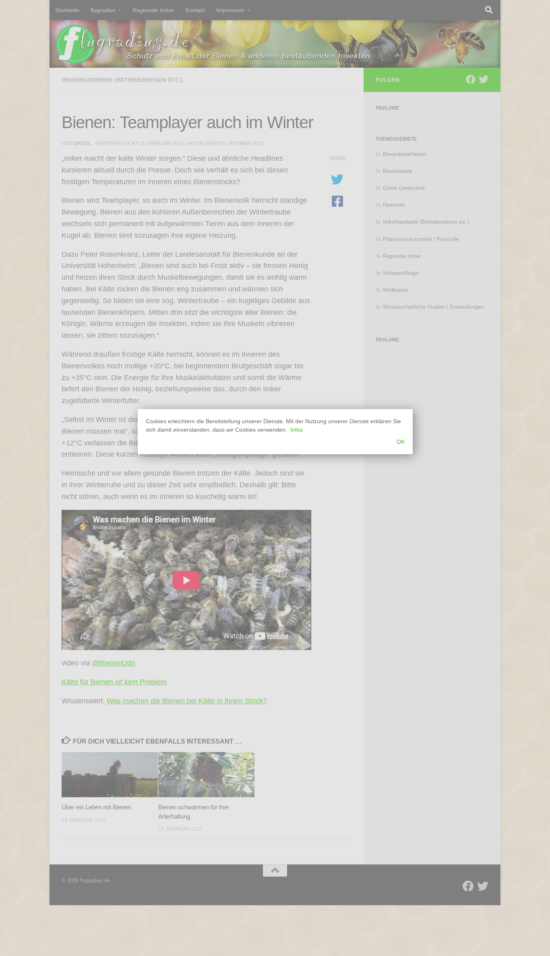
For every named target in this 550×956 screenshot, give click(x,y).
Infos (296, 429)
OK (401, 442)
